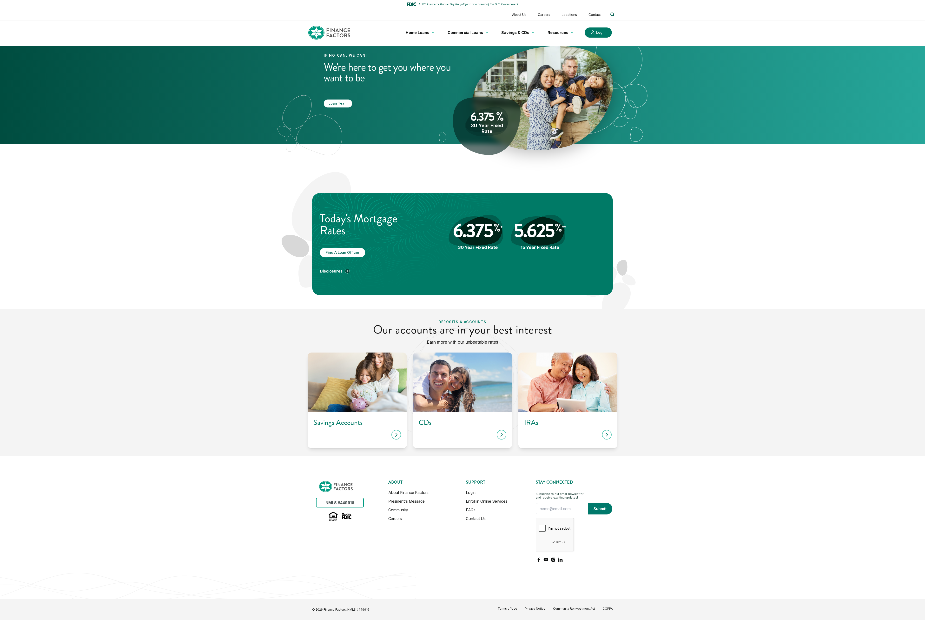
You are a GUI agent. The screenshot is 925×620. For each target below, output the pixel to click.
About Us (519, 15)
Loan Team (338, 103)
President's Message (406, 501)
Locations (569, 15)
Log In (601, 32)
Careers (544, 15)
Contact (594, 15)
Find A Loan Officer (342, 252)
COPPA (608, 608)
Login (471, 492)
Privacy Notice (535, 608)
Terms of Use (507, 608)
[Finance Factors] (329, 33)
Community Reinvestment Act (574, 608)
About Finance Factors (408, 492)
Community (398, 509)
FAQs (471, 509)
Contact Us (476, 518)
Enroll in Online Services (486, 501)
